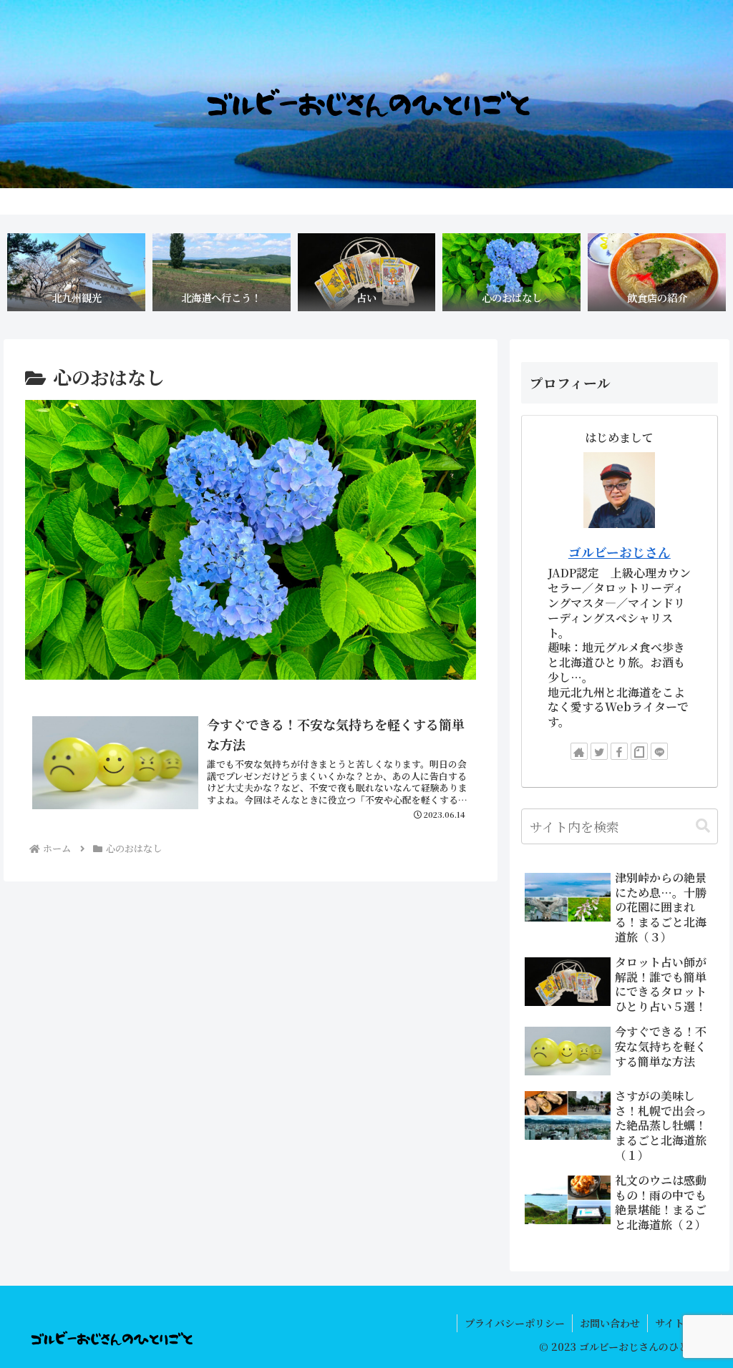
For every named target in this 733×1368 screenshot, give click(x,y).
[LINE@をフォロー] (659, 751)
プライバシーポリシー (515, 1323)
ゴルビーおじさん (619, 552)
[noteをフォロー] (639, 751)
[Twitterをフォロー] (599, 751)
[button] (703, 826)
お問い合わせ (610, 1323)
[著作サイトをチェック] (579, 751)
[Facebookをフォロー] (619, 751)
